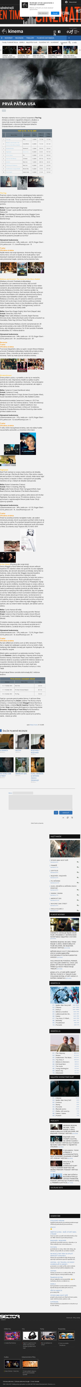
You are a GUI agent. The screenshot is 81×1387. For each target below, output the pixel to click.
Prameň (58, 1115)
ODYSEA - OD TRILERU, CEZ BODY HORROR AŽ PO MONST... (62, 1263)
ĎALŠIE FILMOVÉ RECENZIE (15, 731)
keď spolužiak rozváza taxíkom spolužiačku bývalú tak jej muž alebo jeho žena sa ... (63, 1286)
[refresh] (68, 817)
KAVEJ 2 (53, 1284)
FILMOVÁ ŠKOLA (12, 42)
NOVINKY (9, 38)
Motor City (59, 1071)
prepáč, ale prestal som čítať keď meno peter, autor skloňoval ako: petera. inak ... (64, 1298)
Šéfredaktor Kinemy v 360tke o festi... (55, 56)
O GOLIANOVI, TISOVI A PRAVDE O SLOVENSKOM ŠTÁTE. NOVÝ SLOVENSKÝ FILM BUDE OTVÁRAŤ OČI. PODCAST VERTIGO (64, 1154)
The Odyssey (60, 1053)
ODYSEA (53, 1271)
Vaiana (58, 1016)
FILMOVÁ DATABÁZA (45, 38)
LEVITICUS (54, 871)
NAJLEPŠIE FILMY (31, 42)
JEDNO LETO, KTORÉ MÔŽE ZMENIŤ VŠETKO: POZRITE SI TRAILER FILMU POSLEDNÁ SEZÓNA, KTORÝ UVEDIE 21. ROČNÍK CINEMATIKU (64, 975)
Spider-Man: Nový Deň (63, 1100)
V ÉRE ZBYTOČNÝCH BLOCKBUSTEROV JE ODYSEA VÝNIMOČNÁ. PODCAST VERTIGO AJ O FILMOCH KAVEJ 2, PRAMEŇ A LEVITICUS (64, 1179)
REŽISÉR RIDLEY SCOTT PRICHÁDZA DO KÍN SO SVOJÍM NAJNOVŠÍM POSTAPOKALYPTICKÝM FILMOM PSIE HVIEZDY (64, 954)
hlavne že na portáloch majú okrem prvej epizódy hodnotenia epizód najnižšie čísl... (63, 1258)
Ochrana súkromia (8, 1381)
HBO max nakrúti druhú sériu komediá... (70, 56)
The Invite (59, 1066)
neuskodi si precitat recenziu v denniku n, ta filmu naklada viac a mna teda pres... (63, 1243)
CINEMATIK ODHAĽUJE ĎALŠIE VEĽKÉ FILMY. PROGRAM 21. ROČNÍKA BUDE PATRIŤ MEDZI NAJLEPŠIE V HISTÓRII (63, 935)
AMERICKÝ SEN (21, 774)
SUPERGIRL (54, 1302)
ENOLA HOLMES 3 (57, 909)
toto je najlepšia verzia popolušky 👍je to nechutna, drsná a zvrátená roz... (62, 1280)
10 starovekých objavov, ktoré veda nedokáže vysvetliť (29, 1372)
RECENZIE (19, 38)
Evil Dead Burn (61, 1064)
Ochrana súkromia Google (22, 1381)
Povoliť (55, 13)
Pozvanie (59, 1025)
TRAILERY (30, 38)
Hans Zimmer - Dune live (12, 1371)
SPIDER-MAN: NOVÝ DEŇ (59, 860)
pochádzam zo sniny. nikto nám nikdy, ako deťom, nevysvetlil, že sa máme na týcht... (63, 1250)
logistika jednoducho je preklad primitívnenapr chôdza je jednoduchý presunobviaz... (64, 1223)
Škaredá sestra (61, 1109)
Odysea (58, 1007)
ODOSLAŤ (66, 813)
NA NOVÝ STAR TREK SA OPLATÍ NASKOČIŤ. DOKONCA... (61, 1255)
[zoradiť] (72, 817)
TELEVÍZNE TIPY (44, 42)
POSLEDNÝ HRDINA (57, 1221)
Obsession (59, 1073)
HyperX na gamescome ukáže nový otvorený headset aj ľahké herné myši (29, 1345)
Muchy (58, 1105)
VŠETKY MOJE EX (56, 1290)
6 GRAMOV (4, 750)
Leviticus (59, 1102)
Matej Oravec (34, 725)
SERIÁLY (22, 42)
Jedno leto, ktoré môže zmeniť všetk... (39, 56)
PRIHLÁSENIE (73, 2)
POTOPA (53, 1247)
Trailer (2, 248)
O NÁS (74, 42)
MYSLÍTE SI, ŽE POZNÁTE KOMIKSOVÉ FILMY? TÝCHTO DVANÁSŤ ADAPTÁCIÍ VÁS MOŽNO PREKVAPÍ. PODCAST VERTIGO (64, 1166)
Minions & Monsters (62, 1062)
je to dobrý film (54, 1292)
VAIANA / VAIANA (56, 893)
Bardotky (59, 1020)
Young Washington (62, 1068)
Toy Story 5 (60, 1060)
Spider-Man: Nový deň (63, 1005)
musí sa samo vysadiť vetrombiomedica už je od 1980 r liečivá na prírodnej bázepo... (63, 1236)
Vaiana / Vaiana (61, 1113)
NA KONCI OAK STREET (5, 775)
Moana (58, 1055)
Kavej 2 (58, 1010)
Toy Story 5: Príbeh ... (63, 1018)
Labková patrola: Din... (63, 1014)
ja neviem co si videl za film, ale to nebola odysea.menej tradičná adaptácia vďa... (62, 1267)
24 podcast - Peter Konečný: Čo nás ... (24, 56)
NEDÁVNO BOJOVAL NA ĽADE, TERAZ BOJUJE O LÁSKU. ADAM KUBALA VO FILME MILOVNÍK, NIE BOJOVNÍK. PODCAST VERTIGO (63, 945)
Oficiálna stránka (7, 250)
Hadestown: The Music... (64, 1057)
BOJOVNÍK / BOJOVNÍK (35, 751)
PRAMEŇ (54, 865)
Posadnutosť (60, 1023)
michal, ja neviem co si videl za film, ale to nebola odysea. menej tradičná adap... (62, 1273)
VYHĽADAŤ (64, 42)
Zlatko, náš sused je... (63, 1111)
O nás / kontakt (35, 1381)
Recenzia (3, 342)
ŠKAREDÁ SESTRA (56, 1277)
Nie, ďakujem (43, 13)
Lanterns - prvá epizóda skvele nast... (9, 56)
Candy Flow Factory (10, 1343)
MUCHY (18, 750)
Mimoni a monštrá (62, 1012)
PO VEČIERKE (55, 881)
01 (63, 818)
